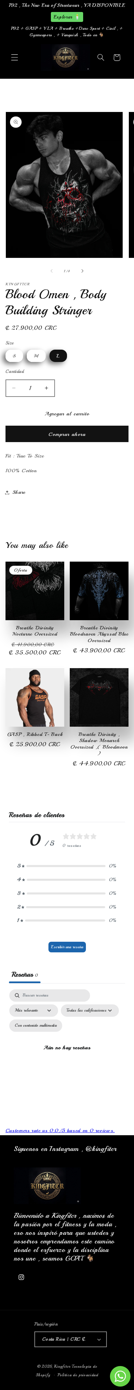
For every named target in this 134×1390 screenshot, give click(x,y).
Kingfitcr (62, 1366)
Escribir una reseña (67, 947)
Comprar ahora (67, 434)
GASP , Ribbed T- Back (35, 734)
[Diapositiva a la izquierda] (51, 270)
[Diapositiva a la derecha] (82, 270)
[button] (14, 57)
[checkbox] (35, 1025)
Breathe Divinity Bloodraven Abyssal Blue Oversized (99, 634)
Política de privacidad (78, 1375)
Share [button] (18, 492)
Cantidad (14, 371)
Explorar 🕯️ (67, 17)
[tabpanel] (67, 1055)
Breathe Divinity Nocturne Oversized (34, 631)
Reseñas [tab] (25, 974)
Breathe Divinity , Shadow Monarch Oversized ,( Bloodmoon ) (99, 744)
